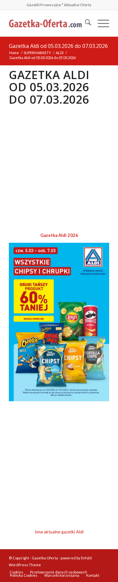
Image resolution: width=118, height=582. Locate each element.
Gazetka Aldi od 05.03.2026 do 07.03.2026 (58, 46)
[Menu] (100, 23)
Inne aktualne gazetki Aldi (59, 531)
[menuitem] (84, 23)
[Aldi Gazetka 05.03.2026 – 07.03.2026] (59, 399)
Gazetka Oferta (45, 558)
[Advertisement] (59, 169)
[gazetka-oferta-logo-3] (49, 23)
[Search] (84, 23)
